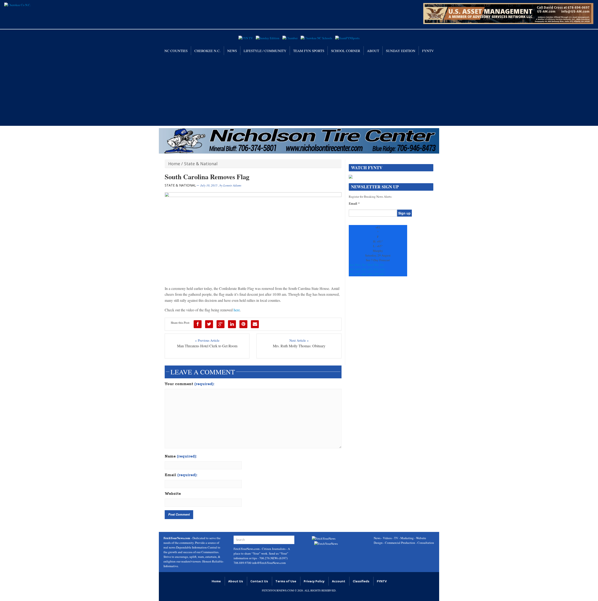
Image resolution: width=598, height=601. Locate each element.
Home (174, 163)
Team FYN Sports (308, 50)
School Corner (345, 50)
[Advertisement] (299, 90)
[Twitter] (209, 324)
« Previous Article (207, 340)
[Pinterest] (243, 324)
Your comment (189, 384)
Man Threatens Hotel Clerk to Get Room (207, 345)
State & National (200, 163)
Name (181, 456)
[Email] (255, 324)
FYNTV (428, 50)
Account (338, 581)
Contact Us (259, 581)
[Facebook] (198, 324)
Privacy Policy (314, 581)
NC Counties (176, 50)
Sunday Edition (400, 50)
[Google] (220, 324)
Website (173, 494)
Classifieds (361, 581)
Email (181, 475)
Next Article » (299, 340)
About (373, 50)
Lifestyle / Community (265, 50)
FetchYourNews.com (247, 549)
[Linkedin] (232, 324)
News (232, 50)
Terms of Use (285, 581)
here (237, 309)
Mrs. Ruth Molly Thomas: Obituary (299, 345)
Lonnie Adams (232, 185)
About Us (235, 581)
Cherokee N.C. (207, 50)
